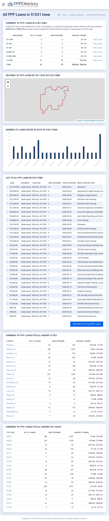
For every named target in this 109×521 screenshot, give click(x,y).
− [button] (8, 86)
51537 (9, 486)
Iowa (65, 15)
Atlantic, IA (11, 349)
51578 (9, 507)
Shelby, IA (10, 399)
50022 (9, 436)
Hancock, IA (11, 370)
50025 (9, 441)
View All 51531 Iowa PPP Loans (87, 324)
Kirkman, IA (11, 387)
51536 (9, 482)
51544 (9, 495)
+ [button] (8, 82)
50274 (9, 457)
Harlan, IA (10, 374)
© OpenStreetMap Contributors (93, 120)
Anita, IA (10, 345)
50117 (9, 453)
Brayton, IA (11, 362)
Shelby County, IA (77, 15)
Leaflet (79, 120)
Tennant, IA (11, 403)
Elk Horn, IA (11, 366)
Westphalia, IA (12, 412)
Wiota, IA (10, 416)
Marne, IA (10, 395)
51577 (9, 503)
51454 (9, 470)
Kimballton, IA (12, 382)
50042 (9, 445)
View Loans (97, 39)
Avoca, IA (10, 357)
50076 (9, 449)
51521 (9, 474)
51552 (9, 499)
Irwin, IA (10, 378)
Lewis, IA (10, 391)
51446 (9, 461)
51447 (9, 466)
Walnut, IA (11, 408)
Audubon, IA (12, 353)
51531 (9, 478)
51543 (9, 491)
